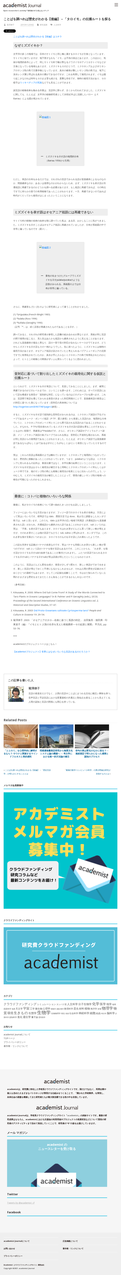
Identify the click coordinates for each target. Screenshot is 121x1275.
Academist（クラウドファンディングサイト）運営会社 (24, 1265)
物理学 (107, 1008)
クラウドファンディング (20, 1004)
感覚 (58, 1009)
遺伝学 (27, 1017)
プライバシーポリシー (15, 1042)
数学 (62, 1009)
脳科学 (111, 1013)
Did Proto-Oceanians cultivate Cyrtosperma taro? (61, 610)
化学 (95, 1003)
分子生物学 (85, 1004)
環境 (10, 1013)
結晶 (98, 1013)
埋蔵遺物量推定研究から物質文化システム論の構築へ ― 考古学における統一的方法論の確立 (56, 753)
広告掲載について (70, 1241)
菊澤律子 (10, 24)
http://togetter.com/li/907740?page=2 (32, 406)
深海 (99, 1008)
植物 (87, 1008)
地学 (109, 1004)
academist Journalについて (17, 1034)
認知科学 (13, 1017)
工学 (32, 1008)
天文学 (19, 1008)
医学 (103, 1004)
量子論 (34, 1017)
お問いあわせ (9, 1248)
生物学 (44, 1012)
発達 (67, 1013)
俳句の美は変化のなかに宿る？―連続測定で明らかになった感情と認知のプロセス (92, 753)
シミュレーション (46, 1004)
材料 (81, 1008)
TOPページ (9, 1038)
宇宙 (26, 1008)
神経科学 (84, 1013)
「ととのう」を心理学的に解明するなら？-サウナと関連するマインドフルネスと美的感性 (21, 753)
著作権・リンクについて (16, 1046)
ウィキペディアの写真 (31, 82)
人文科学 (57, 24)
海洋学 (93, 1008)
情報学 (53, 1009)
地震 (13, 1009)
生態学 (33, 1013)
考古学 (103, 1013)
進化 (19, 1017)
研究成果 (43, 24)
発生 (63, 1013)
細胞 (92, 1013)
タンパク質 (61, 1004)
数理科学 (68, 1008)
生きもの (21, 1012)
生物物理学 (56, 1013)
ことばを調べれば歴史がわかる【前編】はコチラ (37, 36)
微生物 (38, 1008)
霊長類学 (41, 1017)
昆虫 (76, 1008)
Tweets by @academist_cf (21, 1202)
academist (72, 1115)
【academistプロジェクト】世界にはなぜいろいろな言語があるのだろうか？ (51, 651)
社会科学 (73, 1013)
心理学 (46, 1008)
